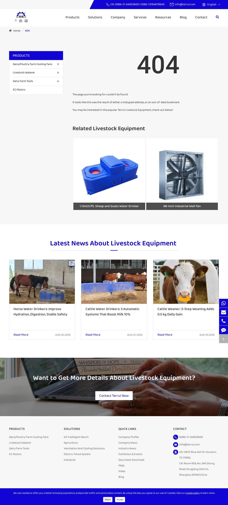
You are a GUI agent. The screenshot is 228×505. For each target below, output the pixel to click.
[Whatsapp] (223, 303)
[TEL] (223, 321)
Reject (108, 499)
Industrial (70, 460)
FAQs (121, 465)
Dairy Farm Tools (23, 81)
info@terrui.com (185, 4)
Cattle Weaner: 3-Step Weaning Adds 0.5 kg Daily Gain (185, 311)
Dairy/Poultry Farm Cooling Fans (32, 64)
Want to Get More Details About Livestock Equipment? (114, 378)
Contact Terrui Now (114, 396)
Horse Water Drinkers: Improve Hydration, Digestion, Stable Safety (40, 311)
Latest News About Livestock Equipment (113, 243)
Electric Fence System (77, 454)
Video (121, 471)
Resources (163, 17)
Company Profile (128, 437)
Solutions (95, 17)
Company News (127, 443)
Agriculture (71, 443)
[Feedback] (223, 330)
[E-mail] (223, 312)
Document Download (131, 460)
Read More (21, 335)
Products (72, 17)
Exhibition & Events (130, 454)
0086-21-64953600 (127, 4)
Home (16, 30)
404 (27, 30)
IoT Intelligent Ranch (76, 437)
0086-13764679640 (152, 4)
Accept (120, 499)
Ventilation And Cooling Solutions (84, 448)
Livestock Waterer (24, 73)
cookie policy (193, 493)
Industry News (127, 448)
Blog (183, 17)
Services (140, 17)
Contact (201, 17)
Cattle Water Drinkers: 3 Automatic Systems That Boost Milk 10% (112, 311)
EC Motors (19, 89)
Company (118, 17)
